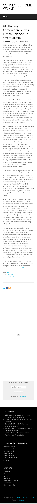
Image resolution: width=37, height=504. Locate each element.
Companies (7, 472)
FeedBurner (22, 397)
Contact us (7, 483)
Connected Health (9, 451)
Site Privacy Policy (9, 485)
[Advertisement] (18, 311)
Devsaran (22, 500)
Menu (7, 17)
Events (6, 476)
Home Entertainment (10, 458)
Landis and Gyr (20, 268)
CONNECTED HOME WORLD (17, 6)
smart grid (11, 276)
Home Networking (9, 455)
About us (7, 478)
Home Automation (9, 449)
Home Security (8, 453)
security (10, 274)
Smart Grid (6, 460)
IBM (8, 272)
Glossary (6, 474)
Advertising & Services (11, 480)
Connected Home (9, 447)
